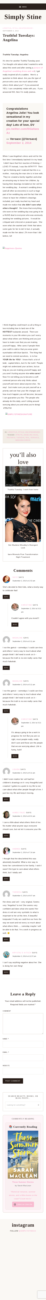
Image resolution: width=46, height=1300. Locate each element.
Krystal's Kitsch (22, 953)
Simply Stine (23, 16)
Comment (7, 1011)
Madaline (18, 638)
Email (6, 1052)
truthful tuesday (15, 437)
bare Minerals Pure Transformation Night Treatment (23, 555)
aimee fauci (19, 813)
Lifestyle (7, 28)
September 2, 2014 (18, 142)
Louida (16, 769)
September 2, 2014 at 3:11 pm (24, 641)
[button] (23, 6)
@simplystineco (27, 1231)
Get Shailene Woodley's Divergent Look (23, 546)
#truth (19, 435)
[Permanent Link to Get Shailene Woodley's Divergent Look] (23, 541)
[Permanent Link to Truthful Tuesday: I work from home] (23, 486)
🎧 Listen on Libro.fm (23, 1204)
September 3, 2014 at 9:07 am (24, 896)
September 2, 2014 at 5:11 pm (24, 773)
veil (27, 437)
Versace (35, 437)
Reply (6, 597)
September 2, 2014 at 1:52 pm (24, 581)
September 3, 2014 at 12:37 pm (24, 956)
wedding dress (23, 440)
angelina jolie (31, 435)
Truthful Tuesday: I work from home (23, 490)
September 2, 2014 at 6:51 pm (24, 816)
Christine (26, 605)
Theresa (17, 892)
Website (6, 1066)
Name (6, 1039)
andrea (16, 849)
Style (15, 28)
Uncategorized (26, 28)
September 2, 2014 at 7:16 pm (24, 852)
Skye (15, 577)
